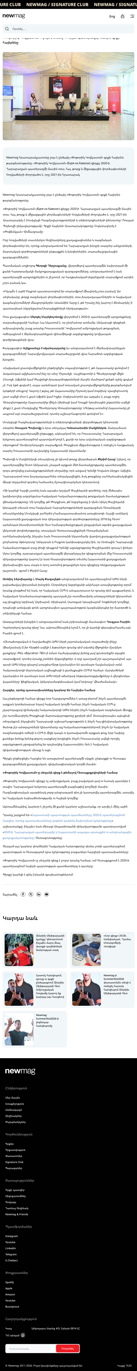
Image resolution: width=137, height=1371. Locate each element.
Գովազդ (10, 1202)
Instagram (11, 1236)
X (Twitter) (11, 1260)
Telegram (11, 1254)
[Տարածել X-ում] (31, 894)
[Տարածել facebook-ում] (23, 894)
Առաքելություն (14, 1103)
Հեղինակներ (13, 1116)
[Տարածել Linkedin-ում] (39, 894)
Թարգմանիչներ (15, 1122)
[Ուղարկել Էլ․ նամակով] (46, 894)
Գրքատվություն (15, 1150)
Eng (112, 16)
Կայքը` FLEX (124, 1365)
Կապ (8, 1328)
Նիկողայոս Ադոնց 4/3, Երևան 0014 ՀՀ (56, 1328)
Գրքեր (9, 1143)
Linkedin (10, 1248)
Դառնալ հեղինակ (16, 1208)
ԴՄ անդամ (12, 1335)
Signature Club (14, 1162)
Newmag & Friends (16, 1214)
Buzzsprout (12, 1306)
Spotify (9, 1282)
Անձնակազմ (13, 1109)
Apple (8, 1288)
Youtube (10, 1242)
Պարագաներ (13, 1168)
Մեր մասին (12, 1097)
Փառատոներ (13, 1156)
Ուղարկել (68, 1348)
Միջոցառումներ (15, 1196)
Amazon (10, 1294)
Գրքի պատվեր (15, 1190)
